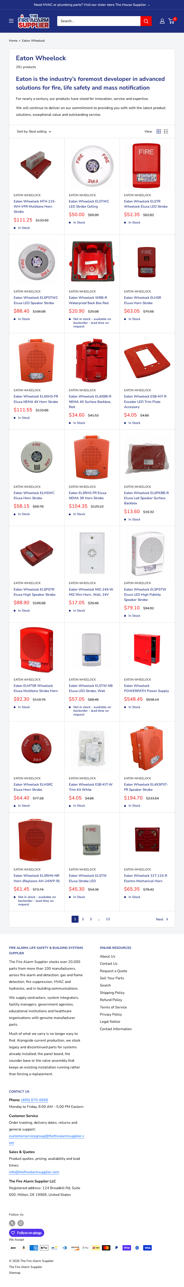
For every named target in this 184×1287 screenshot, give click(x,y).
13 (108, 919)
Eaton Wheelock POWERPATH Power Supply (146, 688)
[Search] (146, 21)
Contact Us (109, 963)
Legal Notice (110, 1021)
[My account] (162, 21)
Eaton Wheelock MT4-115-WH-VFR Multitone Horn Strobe (35, 206)
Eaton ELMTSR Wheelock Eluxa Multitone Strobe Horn (36, 688)
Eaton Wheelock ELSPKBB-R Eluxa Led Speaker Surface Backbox (146, 498)
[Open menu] (11, 21)
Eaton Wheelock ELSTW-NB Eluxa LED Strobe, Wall (91, 688)
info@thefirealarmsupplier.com (34, 1172)
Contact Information (116, 1029)
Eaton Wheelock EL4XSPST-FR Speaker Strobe (146, 787)
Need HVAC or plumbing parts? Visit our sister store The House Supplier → (92, 4)
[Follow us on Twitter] (12, 1223)
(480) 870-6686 (34, 1100)
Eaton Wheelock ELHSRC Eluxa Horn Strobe (33, 787)
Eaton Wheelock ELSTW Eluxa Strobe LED (88, 878)
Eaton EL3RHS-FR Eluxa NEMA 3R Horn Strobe (87, 495)
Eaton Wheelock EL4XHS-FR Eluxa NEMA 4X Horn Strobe (36, 399)
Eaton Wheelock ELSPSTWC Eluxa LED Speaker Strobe (36, 300)
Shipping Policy (112, 992)
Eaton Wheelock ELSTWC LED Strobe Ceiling (89, 204)
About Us (107, 956)
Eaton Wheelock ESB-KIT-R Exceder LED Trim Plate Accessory (145, 401)
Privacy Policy (111, 1014)
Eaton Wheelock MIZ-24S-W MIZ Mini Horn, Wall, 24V (91, 592)
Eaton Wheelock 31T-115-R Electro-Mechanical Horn (145, 878)
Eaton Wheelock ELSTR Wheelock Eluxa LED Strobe (146, 204)
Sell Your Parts (112, 978)
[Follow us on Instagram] (21, 1223)
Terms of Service (113, 1007)
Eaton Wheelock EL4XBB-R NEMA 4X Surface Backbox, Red (90, 401)
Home (13, 41)
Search (105, 985)
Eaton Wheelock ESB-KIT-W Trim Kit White (91, 787)
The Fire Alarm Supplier (25, 1267)
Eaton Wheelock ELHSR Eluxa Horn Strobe (142, 300)
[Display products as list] (166, 131)
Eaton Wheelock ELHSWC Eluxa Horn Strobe (34, 495)
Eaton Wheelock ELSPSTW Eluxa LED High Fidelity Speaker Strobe (145, 594)
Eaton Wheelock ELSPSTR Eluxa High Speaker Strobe (34, 592)
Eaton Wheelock (33, 41)
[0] (171, 21)
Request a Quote (113, 971)
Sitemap (14, 1273)
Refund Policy (111, 999)
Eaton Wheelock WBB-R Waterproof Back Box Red (89, 300)
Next (159, 919)
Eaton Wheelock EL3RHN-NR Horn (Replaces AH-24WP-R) (37, 878)
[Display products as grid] (159, 131)
